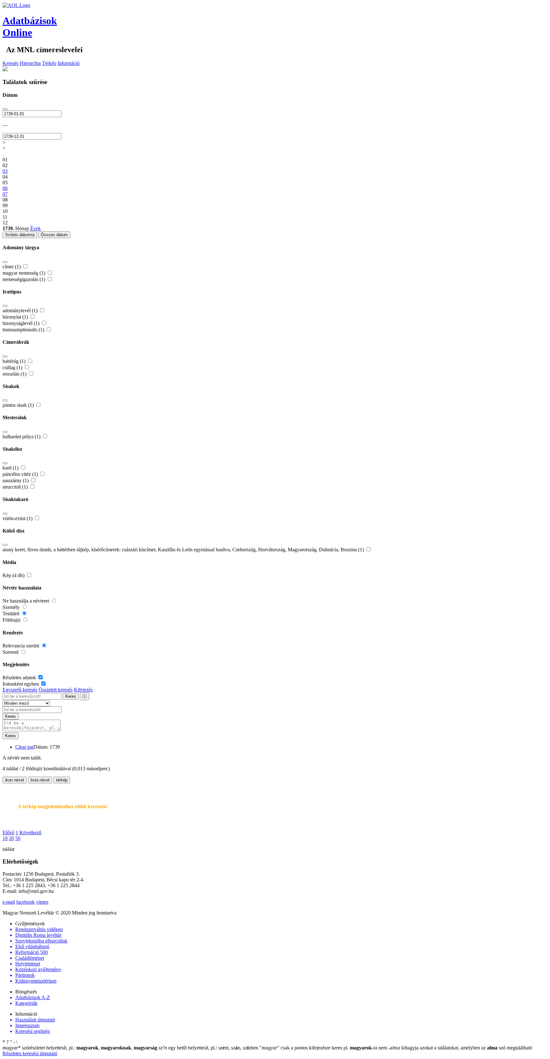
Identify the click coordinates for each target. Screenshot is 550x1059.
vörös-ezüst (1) (18, 518)
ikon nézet (14, 780)
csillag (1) (13, 367)
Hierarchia (30, 63)
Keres (70, 696)
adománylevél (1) (21, 310)
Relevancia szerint (21, 645)
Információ (69, 63)
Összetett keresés (56, 689)
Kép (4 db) (14, 575)
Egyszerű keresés (20, 689)
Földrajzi (12, 620)
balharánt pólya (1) (22, 436)
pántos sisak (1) (19, 405)
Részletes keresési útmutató (30, 1053)
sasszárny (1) (16, 480)
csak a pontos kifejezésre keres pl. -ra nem (323, 1047)
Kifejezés (83, 689)
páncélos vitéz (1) (21, 474)
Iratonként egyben (21, 684)
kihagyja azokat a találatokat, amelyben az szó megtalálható (460, 1047)
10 (5, 838)
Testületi (12, 613)
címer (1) (12, 266)
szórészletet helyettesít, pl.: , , (80, 1047)
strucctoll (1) (16, 487)
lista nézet (40, 780)
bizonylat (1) (16, 317)
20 (11, 838)
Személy (12, 607)
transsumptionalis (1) (24, 329)
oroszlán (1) (15, 374)
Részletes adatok (20, 677)
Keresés (10, 63)
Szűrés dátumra (19, 234)
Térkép (49, 63)
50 (17, 838)
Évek (35, 228)
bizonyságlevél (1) (22, 323)
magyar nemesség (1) (24, 273)
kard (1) (11, 467)
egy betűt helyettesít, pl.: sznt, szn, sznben (209, 1047)
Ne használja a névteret (26, 601)
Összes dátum (54, 234)
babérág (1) (15, 361)
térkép (61, 780)
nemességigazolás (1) (24, 279)
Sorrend (11, 652)
